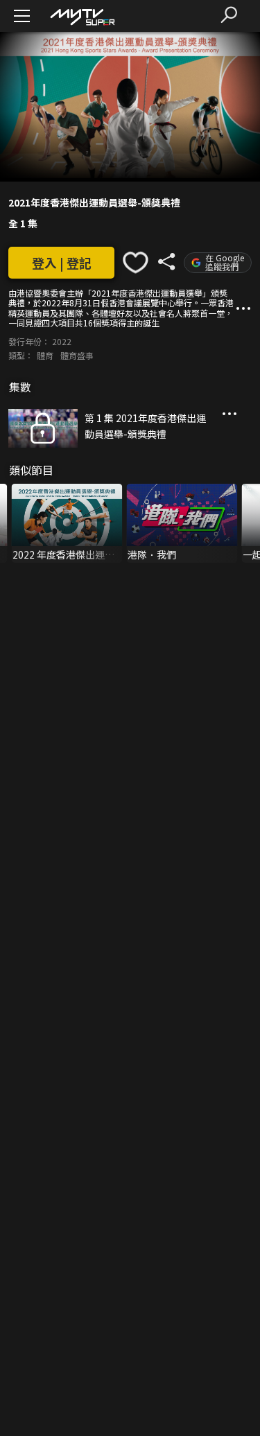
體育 (45, 355)
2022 (61, 341)
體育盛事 (77, 355)
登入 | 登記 (62, 263)
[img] (82, 16)
